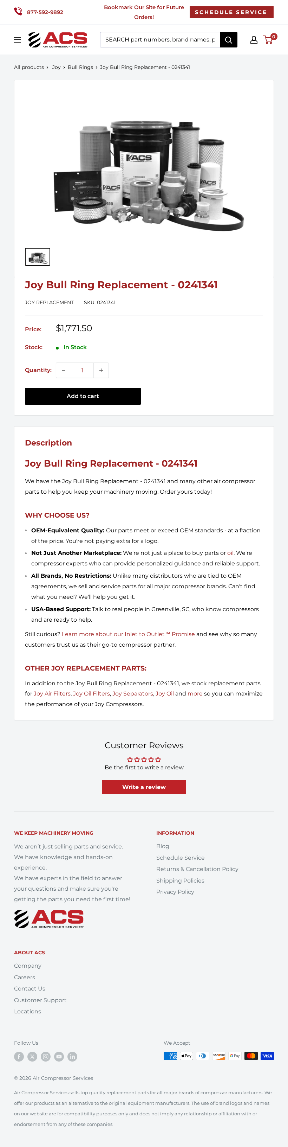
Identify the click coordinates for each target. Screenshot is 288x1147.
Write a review (144, 787)
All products (29, 67)
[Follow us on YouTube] (59, 1057)
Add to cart (83, 396)
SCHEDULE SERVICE (231, 12)
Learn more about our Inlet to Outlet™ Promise (128, 634)
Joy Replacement (49, 302)
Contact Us (29, 988)
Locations (27, 1011)
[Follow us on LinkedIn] (72, 1057)
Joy (56, 67)
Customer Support (40, 1000)
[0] (268, 40)
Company (27, 965)
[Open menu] (17, 40)
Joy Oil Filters (91, 693)
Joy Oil (165, 693)
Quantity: (38, 370)
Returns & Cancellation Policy (197, 869)
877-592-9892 (45, 12)
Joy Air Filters (52, 693)
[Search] (228, 39)
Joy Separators (132, 693)
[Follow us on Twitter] (32, 1057)
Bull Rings (80, 67)
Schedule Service (180, 857)
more (195, 693)
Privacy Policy (175, 892)
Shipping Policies (180, 880)
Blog (162, 846)
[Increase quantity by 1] (101, 370)
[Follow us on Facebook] (19, 1057)
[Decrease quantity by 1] (63, 370)
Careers (24, 977)
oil (230, 553)
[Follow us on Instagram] (46, 1057)
